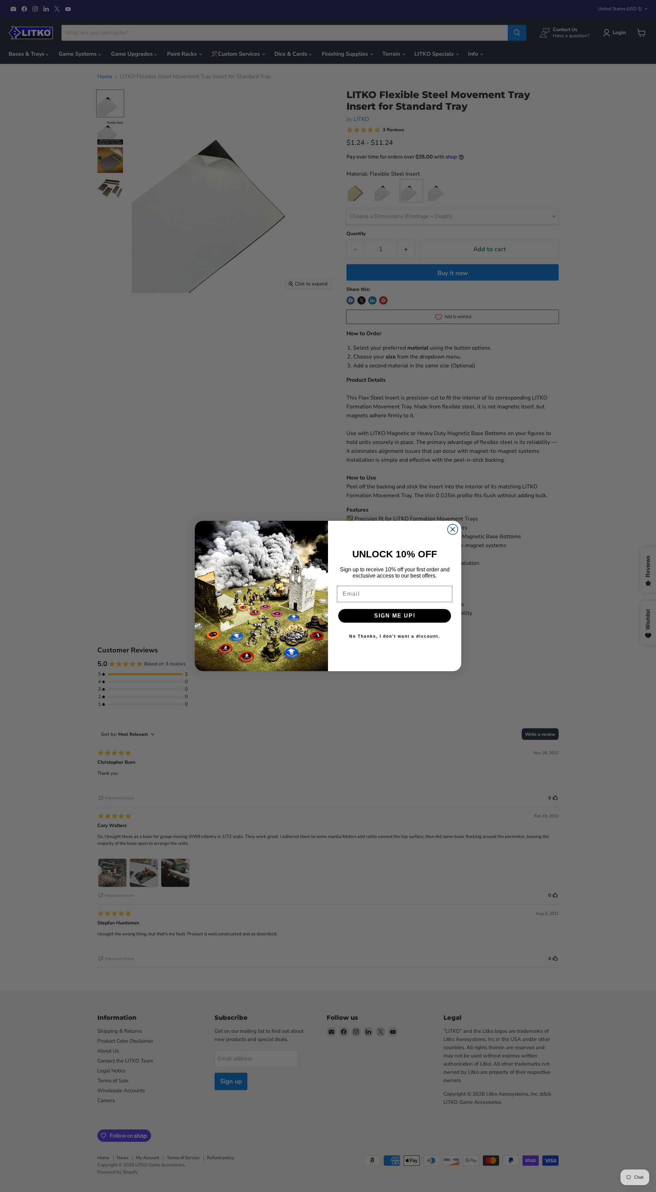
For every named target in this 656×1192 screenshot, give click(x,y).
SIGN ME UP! (394, 616)
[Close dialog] (453, 529)
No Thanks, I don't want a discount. (394, 636)
